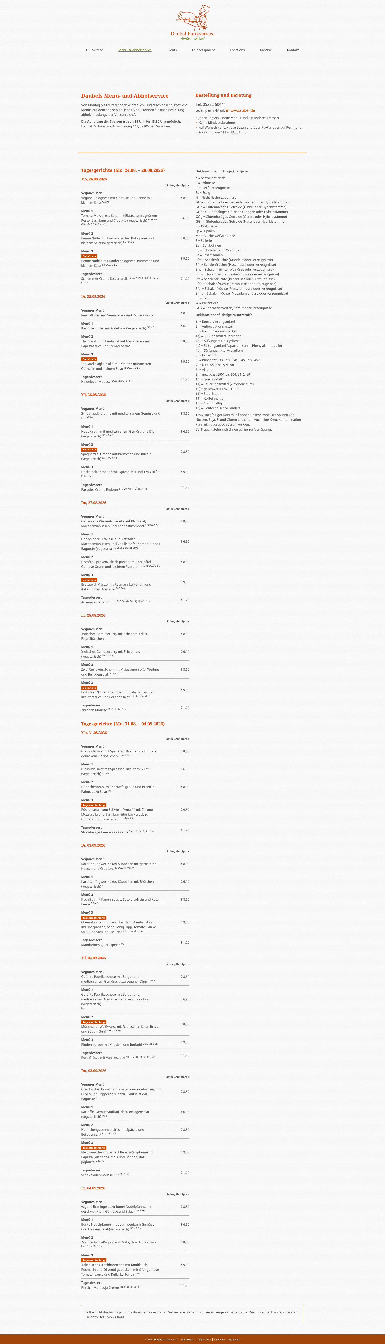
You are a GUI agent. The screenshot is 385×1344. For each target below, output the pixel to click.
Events (172, 50)
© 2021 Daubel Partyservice (161, 1339)
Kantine (266, 50)
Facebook (219, 1339)
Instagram (234, 1339)
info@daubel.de (240, 110)
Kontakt (293, 50)
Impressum (186, 1339)
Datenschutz (204, 1339)
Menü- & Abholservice (135, 50)
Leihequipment (203, 50)
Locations (237, 50)
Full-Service (94, 50)
